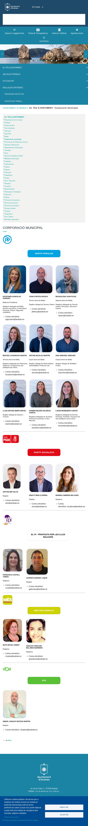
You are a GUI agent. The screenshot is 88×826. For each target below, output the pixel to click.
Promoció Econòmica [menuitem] (12, 200)
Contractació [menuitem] (9, 164)
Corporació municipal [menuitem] (12, 139)
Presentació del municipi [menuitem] (13, 120)
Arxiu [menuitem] (6, 153)
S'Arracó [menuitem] (7, 131)
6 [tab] (56, 60)
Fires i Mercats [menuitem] (9, 181)
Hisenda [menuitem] (7, 183)
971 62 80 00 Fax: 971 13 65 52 (47, 791)
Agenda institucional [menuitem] (11, 145)
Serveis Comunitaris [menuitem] (11, 205)
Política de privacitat (11, 817)
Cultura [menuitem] (7, 167)
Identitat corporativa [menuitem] (11, 219)
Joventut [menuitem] (7, 186)
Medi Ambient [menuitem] (9, 189)
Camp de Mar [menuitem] (9, 125)
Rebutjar (64, 807)
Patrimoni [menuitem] (7, 194)
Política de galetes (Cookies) (14, 820)
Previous (2, 54)
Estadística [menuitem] (8, 175)
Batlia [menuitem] (6, 136)
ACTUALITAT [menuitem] (7, 82)
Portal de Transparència (38, 33)
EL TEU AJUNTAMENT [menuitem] (11, 68)
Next (86, 54)
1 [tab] (31, 60)
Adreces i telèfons (59, 33)
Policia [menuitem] (6, 197)
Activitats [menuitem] (7, 150)
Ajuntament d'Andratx (15, 108)
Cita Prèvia (44, 41)
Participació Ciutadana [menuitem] (12, 192)
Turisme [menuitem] (7, 211)
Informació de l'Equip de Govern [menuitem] (16, 142)
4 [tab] (46, 60)
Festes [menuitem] (6, 178)
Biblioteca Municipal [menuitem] (11, 158)
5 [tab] (51, 60)
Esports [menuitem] (7, 170)
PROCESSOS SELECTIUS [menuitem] (14, 94)
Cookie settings (32, 820)
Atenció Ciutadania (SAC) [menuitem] (13, 156)
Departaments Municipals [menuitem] (13, 147)
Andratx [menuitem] (7, 123)
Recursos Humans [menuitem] (11, 203)
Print (9, 740)
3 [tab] (41, 60)
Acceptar (64, 815)
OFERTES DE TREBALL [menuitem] (13, 101)
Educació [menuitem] (7, 172)
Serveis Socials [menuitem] (9, 208)
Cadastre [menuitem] (7, 161)
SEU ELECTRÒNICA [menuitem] (10, 75)
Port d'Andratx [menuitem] (9, 128)
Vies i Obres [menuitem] (8, 217)
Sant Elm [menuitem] (7, 134)
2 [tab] (36, 60)
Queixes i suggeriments (14, 33)
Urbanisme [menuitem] (8, 214)
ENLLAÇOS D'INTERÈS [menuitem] (11, 88)
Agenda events (77, 33)
